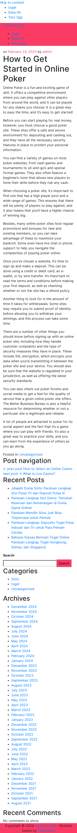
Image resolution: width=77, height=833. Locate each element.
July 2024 (19, 631)
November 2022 (24, 729)
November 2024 (24, 612)
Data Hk (14, 12)
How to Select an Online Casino (37, 469)
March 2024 (20, 651)
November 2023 (24, 670)
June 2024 (19, 636)
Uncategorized (31, 454)
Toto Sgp (15, 17)
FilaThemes (46, 830)
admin (47, 52)
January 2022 (22, 779)
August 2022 (21, 744)
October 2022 (22, 734)
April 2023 (19, 705)
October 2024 (22, 616)
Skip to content (12, 2)
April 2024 (19, 646)
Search (8, 555)
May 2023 (19, 700)
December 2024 (24, 607)
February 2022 (22, 774)
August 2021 (21, 803)
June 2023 (19, 695)
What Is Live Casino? (29, 474)
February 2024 (22, 656)
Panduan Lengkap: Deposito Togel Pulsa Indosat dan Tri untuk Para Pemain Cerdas (42, 527)
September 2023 (24, 680)
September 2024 (24, 621)
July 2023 (19, 690)
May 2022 (19, 759)
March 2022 (20, 769)
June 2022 (19, 754)
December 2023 (24, 666)
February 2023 (22, 715)
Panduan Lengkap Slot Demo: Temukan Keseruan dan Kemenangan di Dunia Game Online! (41, 503)
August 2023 (21, 685)
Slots (15, 579)
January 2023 (22, 720)
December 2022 (24, 724)
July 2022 (19, 749)
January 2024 (22, 661)
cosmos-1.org (13, 25)
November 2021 (23, 788)
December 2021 (23, 783)
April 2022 (19, 764)
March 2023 (20, 710)
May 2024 (19, 641)
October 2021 (22, 793)
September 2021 (24, 798)
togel (12, 7)
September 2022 (24, 739)
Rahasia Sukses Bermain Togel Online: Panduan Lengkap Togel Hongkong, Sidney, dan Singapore (40, 542)
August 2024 (21, 626)
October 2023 (22, 675)
